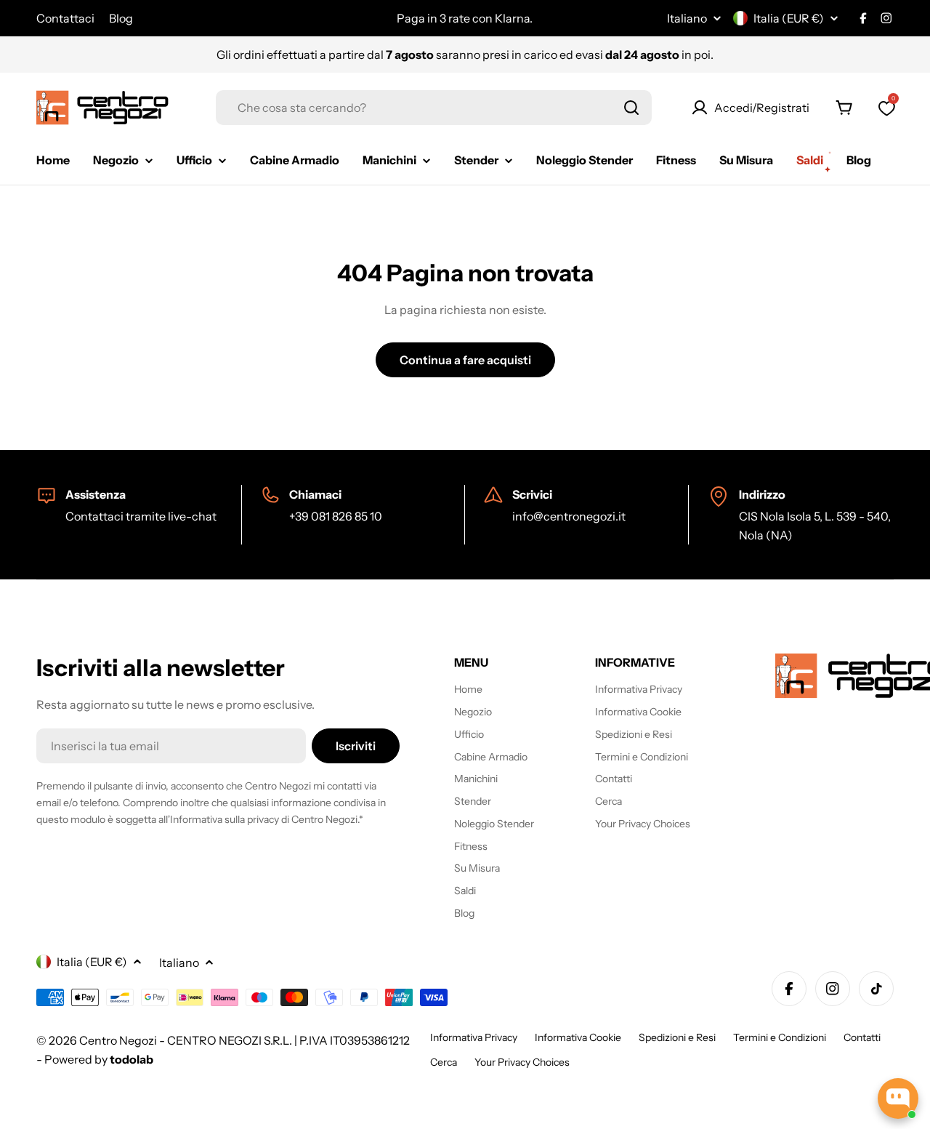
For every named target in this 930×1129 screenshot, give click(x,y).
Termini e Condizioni (779, 1037)
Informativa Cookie (578, 1037)
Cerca (443, 1062)
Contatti (862, 1037)
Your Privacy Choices (522, 1062)
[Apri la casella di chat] (898, 1098)
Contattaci (65, 18)
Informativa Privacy (473, 1037)
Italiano (687, 18)
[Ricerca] (631, 107)
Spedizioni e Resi (677, 1037)
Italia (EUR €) (788, 18)
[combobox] (434, 107)
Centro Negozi (118, 1040)
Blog (121, 18)
